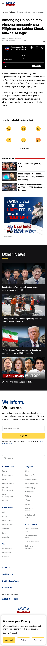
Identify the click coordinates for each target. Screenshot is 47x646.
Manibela (28, 504)
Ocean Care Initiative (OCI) (32, 530)
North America (7, 520)
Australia (5, 537)
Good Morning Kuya (31, 479)
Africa (4, 516)
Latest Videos (7, 548)
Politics (4, 479)
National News (8, 467)
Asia (3, 512)
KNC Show (28, 496)
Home (4, 12)
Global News (7, 508)
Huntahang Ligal (30, 488)
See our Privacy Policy (12, 633)
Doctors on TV (30, 475)
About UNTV (7, 567)
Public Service (31, 524)
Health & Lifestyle (8, 483)
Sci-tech (5, 501)
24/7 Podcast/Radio (10, 581)
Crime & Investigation (7, 495)
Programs (29, 467)
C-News (27, 471)
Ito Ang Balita (29, 492)
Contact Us (7, 588)
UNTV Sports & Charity (30, 516)
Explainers (5, 557)
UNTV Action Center (32, 542)
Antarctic (5, 529)
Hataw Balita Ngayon (32, 483)
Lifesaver (28, 500)
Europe (4, 533)
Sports (4, 471)
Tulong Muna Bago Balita (31, 536)
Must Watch (6, 553)
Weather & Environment (7, 489)
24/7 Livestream (9, 574)
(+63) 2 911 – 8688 (10, 599)
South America (7, 525)
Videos (12, 12)
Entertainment (7, 475)
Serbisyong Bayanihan (29, 510)
